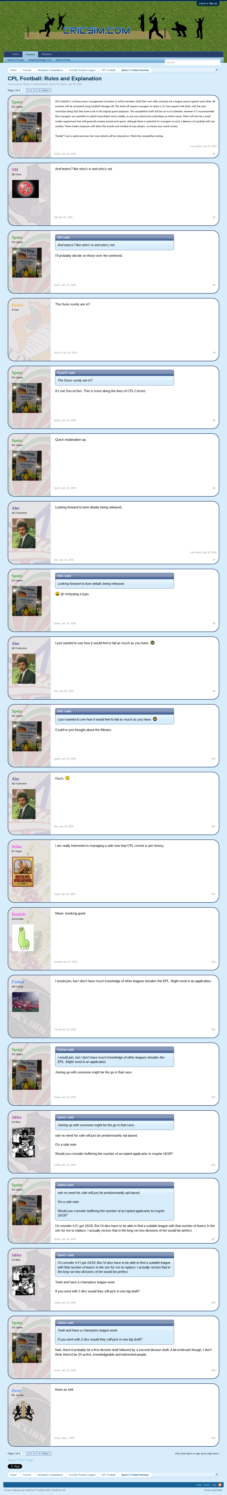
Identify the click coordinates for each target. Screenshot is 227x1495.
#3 (214, 285)
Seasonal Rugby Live (40, 60)
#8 (214, 623)
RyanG (58, 352)
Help (198, 1484)
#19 (213, 1370)
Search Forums (15, 60)
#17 (213, 1239)
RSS (219, 1484)
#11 (213, 826)
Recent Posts (63, 60)
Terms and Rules (213, 1490)
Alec (56, 560)
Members (47, 54)
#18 (213, 1302)
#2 (214, 217)
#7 (214, 560)
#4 (214, 352)
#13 (213, 961)
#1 (214, 153)
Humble (58, 961)
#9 (214, 691)
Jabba (57, 1164)
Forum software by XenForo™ (35, 1490)
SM (56, 217)
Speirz (63, 84)
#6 (214, 488)
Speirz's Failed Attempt (35, 84)
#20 (213, 1438)
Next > (46, 90)
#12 (213, 894)
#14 (213, 1029)
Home (15, 54)
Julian (57, 894)
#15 (213, 1097)
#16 (213, 1164)
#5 (214, 420)
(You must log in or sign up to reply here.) (197, 1453)
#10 (213, 758)
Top (214, 1484)
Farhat (57, 1029)
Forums (30, 54)
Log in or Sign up (208, 3)
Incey (57, 1438)
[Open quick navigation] (216, 70)
